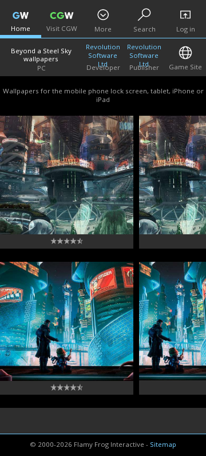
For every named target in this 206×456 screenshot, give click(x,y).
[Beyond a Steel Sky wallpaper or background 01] (66, 175)
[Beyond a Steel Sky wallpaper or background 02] (66, 321)
